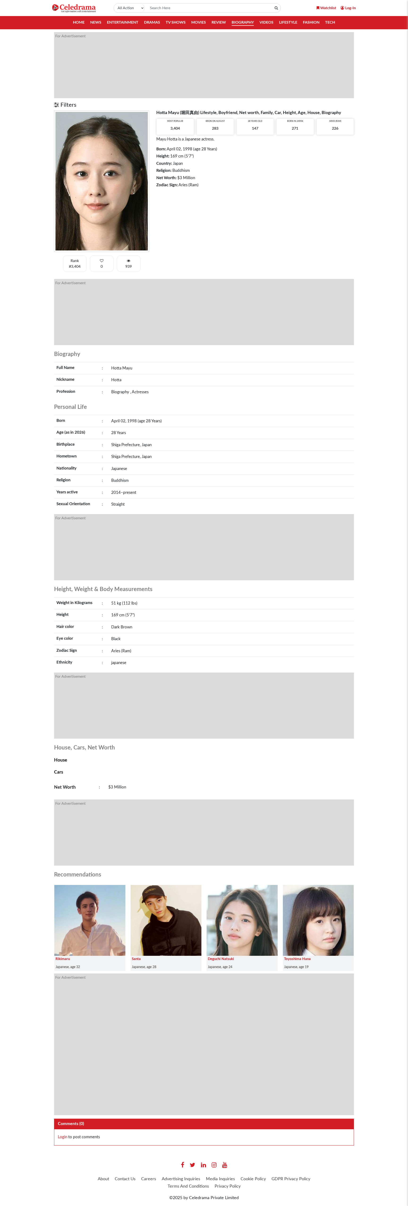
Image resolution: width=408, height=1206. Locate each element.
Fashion (311, 22)
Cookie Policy (253, 1179)
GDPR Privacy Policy (291, 1179)
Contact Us (125, 1179)
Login (62, 1137)
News (95, 22)
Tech (330, 22)
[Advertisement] (195, 65)
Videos (266, 22)
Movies (198, 22)
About (103, 1179)
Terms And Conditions (188, 1186)
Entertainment (122, 22)
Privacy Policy (228, 1186)
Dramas (152, 22)
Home (79, 22)
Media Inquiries (220, 1179)
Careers (148, 1179)
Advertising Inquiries (181, 1179)
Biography (243, 22)
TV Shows (176, 22)
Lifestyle (288, 22)
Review (219, 22)
